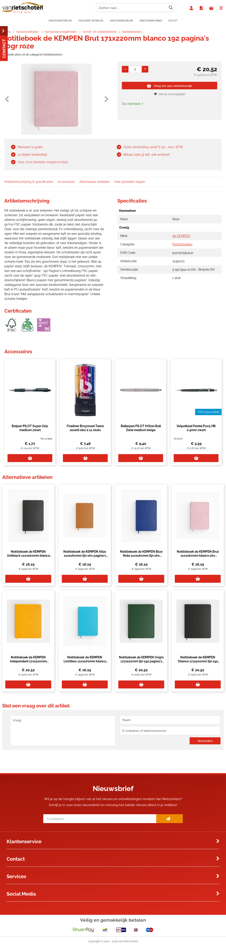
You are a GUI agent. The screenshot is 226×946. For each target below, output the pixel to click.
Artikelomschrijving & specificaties (28, 181)
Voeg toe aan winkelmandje (173, 86)
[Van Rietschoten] (22, 12)
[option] (56, 99)
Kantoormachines (150, 20)
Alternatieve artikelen (94, 181)
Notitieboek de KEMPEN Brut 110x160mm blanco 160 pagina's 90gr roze (198, 555)
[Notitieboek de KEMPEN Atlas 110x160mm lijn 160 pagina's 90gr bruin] (85, 516)
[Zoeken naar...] (170, 7)
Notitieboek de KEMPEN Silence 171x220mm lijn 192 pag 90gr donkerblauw (198, 661)
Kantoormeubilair (121, 20)
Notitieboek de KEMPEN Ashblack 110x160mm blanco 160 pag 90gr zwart (28, 555)
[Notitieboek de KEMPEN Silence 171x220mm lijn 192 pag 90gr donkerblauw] (198, 621)
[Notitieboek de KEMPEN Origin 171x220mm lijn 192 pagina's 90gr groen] (141, 621)
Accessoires (66, 181)
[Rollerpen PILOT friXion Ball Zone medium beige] (140, 390)
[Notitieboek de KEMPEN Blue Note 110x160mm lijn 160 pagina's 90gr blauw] (141, 516)
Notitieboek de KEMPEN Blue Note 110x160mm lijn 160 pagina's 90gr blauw (141, 555)
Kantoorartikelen (60, 20)
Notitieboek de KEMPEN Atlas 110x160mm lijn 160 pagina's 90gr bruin (84, 555)
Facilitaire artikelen (90, 20)
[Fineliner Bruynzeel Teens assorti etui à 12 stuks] (85, 390)
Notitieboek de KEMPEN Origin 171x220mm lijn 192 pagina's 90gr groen (141, 661)
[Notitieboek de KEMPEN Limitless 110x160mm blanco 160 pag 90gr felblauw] (85, 621)
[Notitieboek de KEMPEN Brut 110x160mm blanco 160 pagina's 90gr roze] (198, 516)
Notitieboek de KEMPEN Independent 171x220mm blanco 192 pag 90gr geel (28, 661)
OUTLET (173, 20)
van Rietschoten (128, 941)
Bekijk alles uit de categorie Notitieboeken (34, 54)
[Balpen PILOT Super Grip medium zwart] (29, 390)
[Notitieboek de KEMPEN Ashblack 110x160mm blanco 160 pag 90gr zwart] (28, 516)
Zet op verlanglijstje (172, 94)
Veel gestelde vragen (129, 181)
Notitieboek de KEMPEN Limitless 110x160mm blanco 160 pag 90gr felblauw (85, 661)
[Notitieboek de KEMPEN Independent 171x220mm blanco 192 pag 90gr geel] (28, 621)
